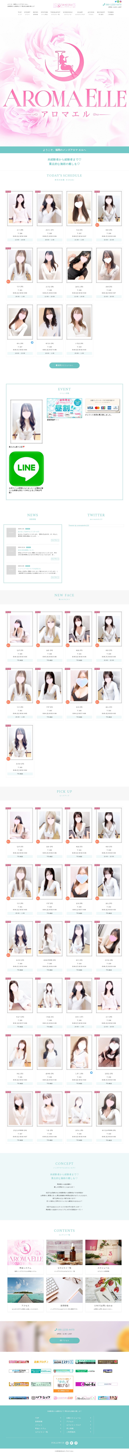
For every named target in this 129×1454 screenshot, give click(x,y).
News (35, 13)
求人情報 (70, 1428)
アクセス (65, 1340)
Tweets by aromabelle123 (79, 525)
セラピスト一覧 (41, 1432)
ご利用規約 (70, 1432)
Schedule (68, 13)
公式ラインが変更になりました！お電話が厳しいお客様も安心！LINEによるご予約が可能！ (26, 490)
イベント (39, 1425)
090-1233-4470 (113, 4)
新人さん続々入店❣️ (17, 447)
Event (27, 13)
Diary (80, 13)
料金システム (40, 1428)
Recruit (101, 13)
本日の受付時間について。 (26, 550)
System (44, 13)
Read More (55, 540)
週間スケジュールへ (65, 365)
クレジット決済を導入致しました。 (98, 415)
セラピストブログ (73, 1425)
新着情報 (39, 1421)
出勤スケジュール (73, 1418)
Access (91, 13)
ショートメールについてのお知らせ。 (30, 569)
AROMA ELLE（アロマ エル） (65, 1451)
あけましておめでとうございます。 (29, 532)
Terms (111, 13)
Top (20, 13)
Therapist (55, 13)
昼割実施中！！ (53, 420)
